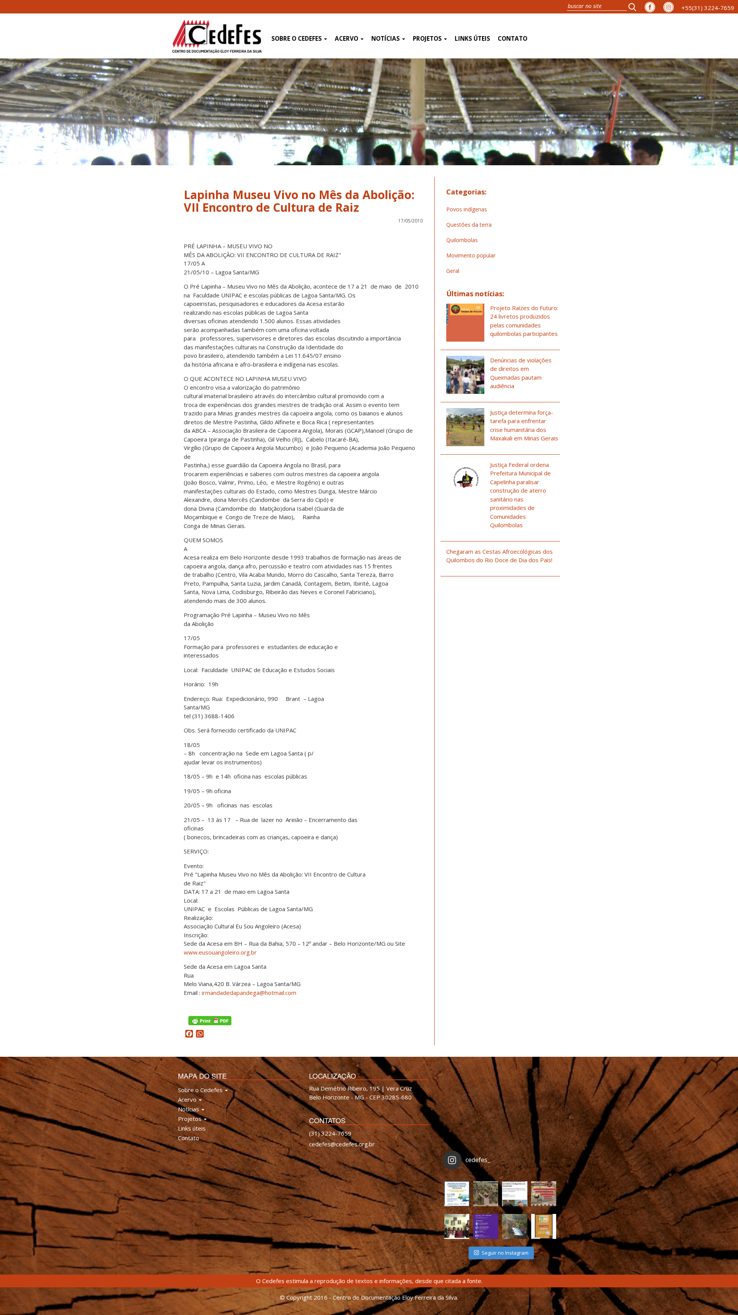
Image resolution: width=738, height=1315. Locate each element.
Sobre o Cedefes (297, 39)
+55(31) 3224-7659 (707, 8)
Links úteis (472, 39)
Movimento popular (470, 255)
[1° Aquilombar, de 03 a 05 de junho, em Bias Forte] (543, 1193)
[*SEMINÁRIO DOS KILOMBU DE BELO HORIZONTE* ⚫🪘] (543, 1226)
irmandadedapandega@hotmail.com (249, 992)
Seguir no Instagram (505, 1252)
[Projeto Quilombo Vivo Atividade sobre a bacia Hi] (514, 1226)
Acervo (347, 39)
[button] (634, 6)
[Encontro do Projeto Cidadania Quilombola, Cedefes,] (456, 1226)
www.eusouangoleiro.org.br (220, 952)
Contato (512, 39)
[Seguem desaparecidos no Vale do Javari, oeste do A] (514, 1193)
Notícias (386, 39)
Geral (452, 270)
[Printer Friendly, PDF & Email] (209, 1019)
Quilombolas (462, 240)
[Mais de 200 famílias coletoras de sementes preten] (485, 1193)
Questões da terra (469, 224)
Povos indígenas (466, 209)
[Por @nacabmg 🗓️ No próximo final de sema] (456, 1193)
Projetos (428, 39)
